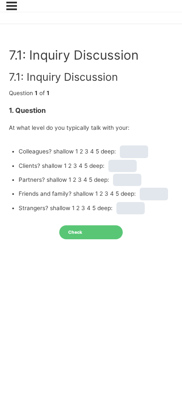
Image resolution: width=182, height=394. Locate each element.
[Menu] (11, 6)
